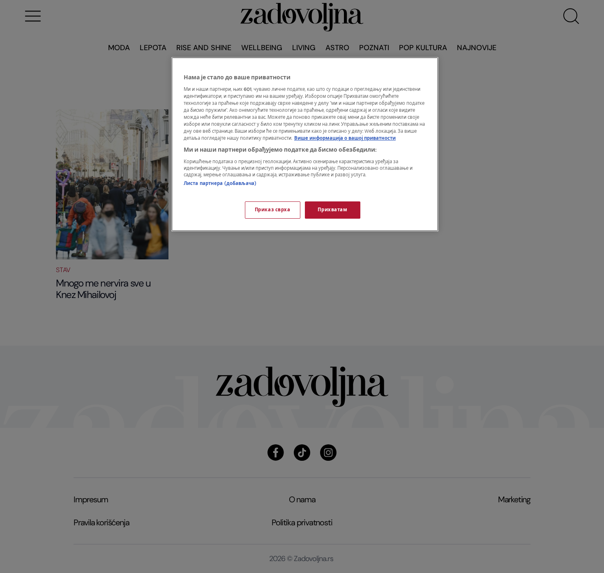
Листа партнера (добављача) (220, 183)
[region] (304, 144)
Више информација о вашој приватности (345, 138)
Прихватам (332, 210)
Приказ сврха (272, 210)
